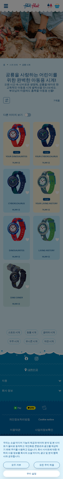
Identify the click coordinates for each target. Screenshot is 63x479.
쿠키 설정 (31, 473)
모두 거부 (16, 465)
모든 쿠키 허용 (46, 465)
